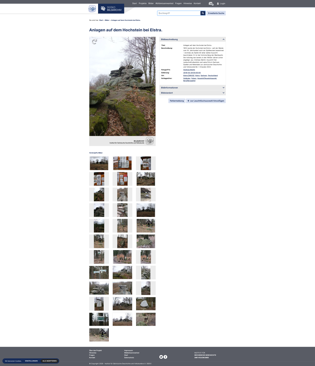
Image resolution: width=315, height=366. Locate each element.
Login (222, 3)
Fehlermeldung (177, 101)
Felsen (193, 78)
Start (134, 3)
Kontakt (197, 3)
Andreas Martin (189, 70)
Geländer (186, 78)
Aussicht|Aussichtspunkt (207, 78)
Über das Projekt (95, 350)
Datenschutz (129, 358)
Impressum (128, 350)
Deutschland (213, 75)
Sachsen (204, 75)
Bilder (151, 3)
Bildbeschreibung (169, 39)
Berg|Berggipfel (189, 81)
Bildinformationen (169, 87)
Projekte (143, 3)
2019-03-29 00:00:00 (192, 73)
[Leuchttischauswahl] (211, 3)
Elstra (197, 75)
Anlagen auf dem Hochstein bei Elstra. (126, 20)
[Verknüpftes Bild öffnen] (99, 163)
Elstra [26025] (188, 75)
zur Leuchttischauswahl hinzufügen (207, 101)
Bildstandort (167, 93)
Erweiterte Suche (216, 13)
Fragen (178, 3)
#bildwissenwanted (164, 3)
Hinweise (187, 3)
